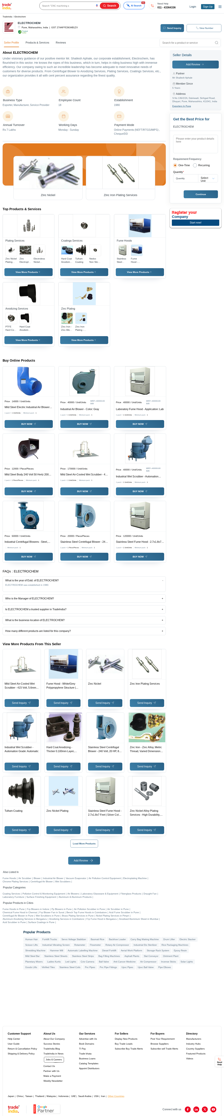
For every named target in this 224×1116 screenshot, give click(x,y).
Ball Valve (104, 961)
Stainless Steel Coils (69, 967)
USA (96, 1096)
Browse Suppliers (160, 1043)
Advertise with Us (88, 1039)
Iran (103, 1096)
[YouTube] (213, 1109)
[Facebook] (188, 1109)
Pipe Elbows (164, 967)
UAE (73, 1096)
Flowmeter (95, 945)
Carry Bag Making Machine (145, 939)
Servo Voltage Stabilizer (73, 939)
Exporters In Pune (181, 106)
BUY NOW (26, 424)
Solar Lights (187, 961)
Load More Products (84, 843)
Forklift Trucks (49, 939)
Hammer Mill (56, 950)
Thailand (39, 1096)
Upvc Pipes (127, 967)
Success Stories (51, 1043)
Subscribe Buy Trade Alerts (129, 1048)
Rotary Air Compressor (117, 945)
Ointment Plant (170, 956)
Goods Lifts (31, 967)
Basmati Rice (97, 939)
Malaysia (51, 1096)
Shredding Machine (35, 950)
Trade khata (85, 1053)
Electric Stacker (188, 939)
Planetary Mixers (34, 961)
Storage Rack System (158, 950)
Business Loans (87, 1058)
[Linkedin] (196, 1109)
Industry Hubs (193, 1043)
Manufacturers (193, 1039)
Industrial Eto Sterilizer (145, 945)
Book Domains (86, 1043)
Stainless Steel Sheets (55, 956)
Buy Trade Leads (123, 1043)
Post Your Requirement (163, 1039)
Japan (11, 1096)
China (20, 1096)
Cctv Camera (87, 961)
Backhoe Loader (117, 939)
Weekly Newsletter (53, 1081)
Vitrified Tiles (48, 967)
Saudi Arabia (84, 1096)
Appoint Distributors (89, 1068)
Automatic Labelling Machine (83, 950)
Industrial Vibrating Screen (56, 945)
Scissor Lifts (31, 945)
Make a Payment (52, 1076)
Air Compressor (148, 961)
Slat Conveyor (151, 956)
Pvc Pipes (90, 967)
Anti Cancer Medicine (124, 961)
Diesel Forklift (109, 950)
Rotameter (79, 945)
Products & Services (37, 42)
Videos (189, 1058)
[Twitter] (205, 1109)
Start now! (195, 222)
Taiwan (28, 1096)
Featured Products (195, 1053)
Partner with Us (51, 1071)
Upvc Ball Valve (146, 967)
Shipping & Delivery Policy (21, 1053)
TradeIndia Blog (51, 1048)
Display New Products (126, 1039)
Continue (201, 194)
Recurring (204, 165)
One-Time (184, 165)
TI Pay (82, 1048)
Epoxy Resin (180, 950)
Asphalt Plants (131, 956)
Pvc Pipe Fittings (108, 967)
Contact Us (49, 1066)
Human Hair (31, 939)
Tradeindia (7, 17)
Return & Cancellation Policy (22, 1048)
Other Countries (116, 1096)
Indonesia (63, 1096)
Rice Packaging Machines (175, 945)
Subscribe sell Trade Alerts (164, 1048)
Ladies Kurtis (54, 961)
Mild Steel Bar (32, 956)
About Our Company (54, 1039)
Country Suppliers (195, 1048)
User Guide (14, 1043)
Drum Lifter (169, 939)
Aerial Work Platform (131, 950)
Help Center (14, 1039)
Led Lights (70, 961)
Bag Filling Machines (109, 956)
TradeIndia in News (53, 1053)
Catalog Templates (88, 1063)
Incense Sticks (168, 961)
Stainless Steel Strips (83, 956)
